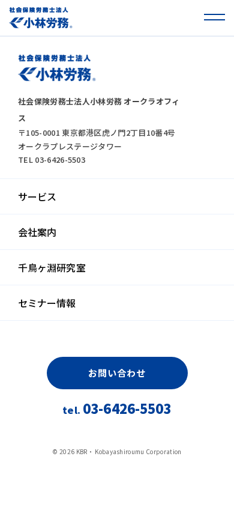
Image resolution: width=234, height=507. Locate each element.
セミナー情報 (47, 303)
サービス (37, 196)
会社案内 (37, 232)
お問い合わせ (116, 372)
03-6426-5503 (116, 409)
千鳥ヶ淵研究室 (52, 267)
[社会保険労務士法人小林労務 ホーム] (41, 17)
